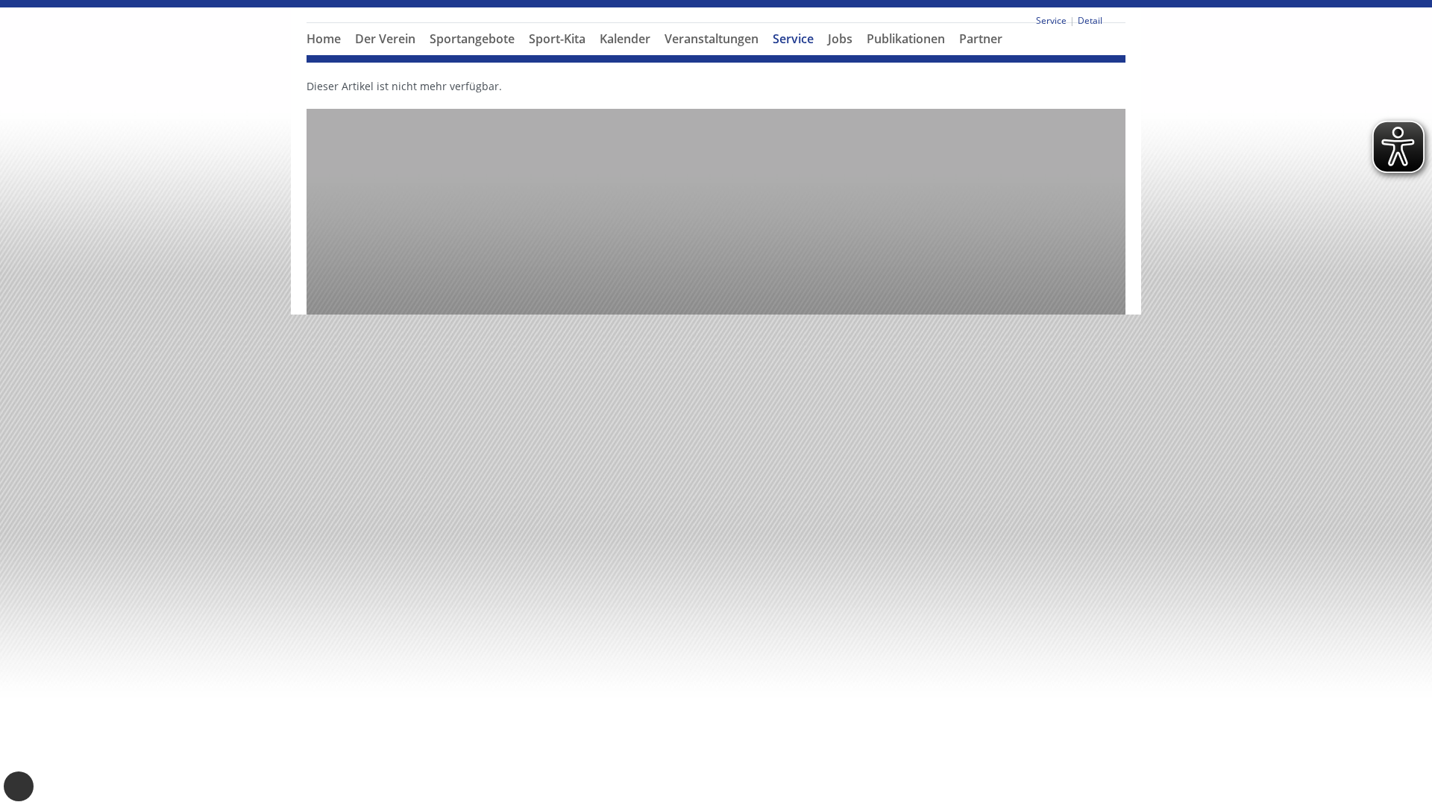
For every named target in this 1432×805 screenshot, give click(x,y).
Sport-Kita (557, 39)
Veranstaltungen (712, 39)
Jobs (840, 39)
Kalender (625, 39)
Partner (980, 39)
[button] (386, 57)
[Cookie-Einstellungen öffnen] (19, 786)
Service (793, 39)
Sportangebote (472, 39)
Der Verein (385, 39)
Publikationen (906, 39)
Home (324, 39)
